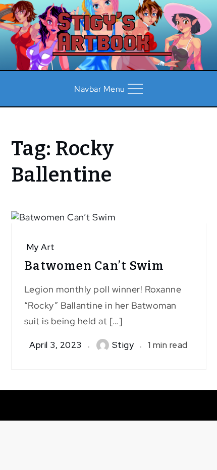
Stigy (123, 344)
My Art (40, 247)
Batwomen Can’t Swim (94, 266)
